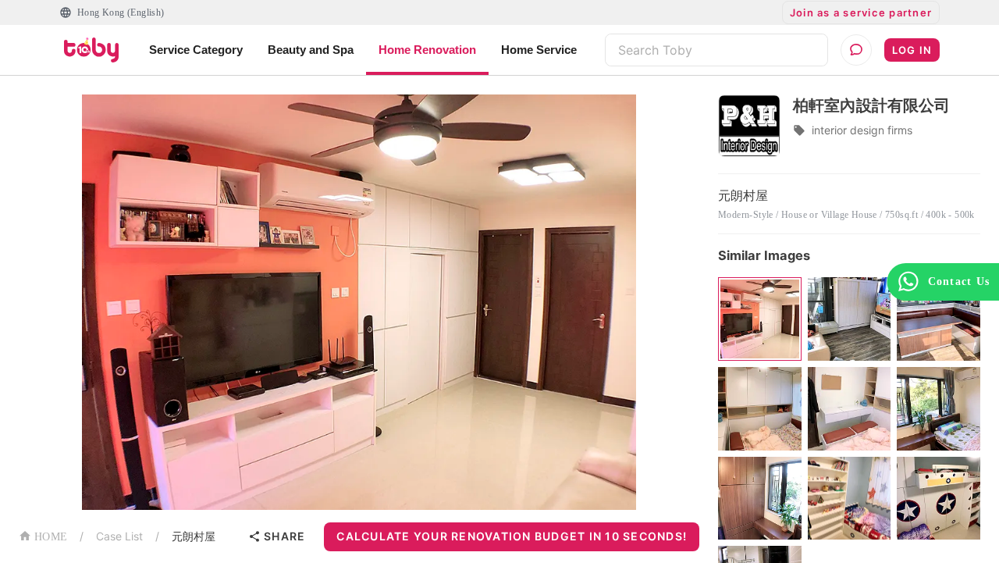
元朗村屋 (193, 536)
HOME (50, 537)
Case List (119, 536)
